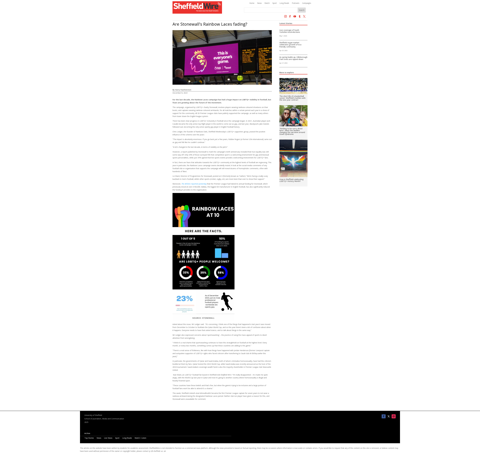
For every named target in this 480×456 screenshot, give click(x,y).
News (259, 3)
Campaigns (306, 3)
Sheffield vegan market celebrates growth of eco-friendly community (290, 44)
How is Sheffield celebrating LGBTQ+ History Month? (291, 180)
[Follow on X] (389, 416)
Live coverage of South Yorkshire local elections (289, 31)
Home (251, 3)
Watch (267, 3)
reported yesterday (194, 184)
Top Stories (89, 438)
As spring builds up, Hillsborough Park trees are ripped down (293, 58)
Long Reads (284, 3)
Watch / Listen (140, 438)
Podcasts (295, 3)
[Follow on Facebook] (384, 416)
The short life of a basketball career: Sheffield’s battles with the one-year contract (292, 98)
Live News (108, 438)
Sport (274, 3)
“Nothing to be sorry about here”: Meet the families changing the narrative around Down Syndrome (292, 131)
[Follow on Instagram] (394, 416)
